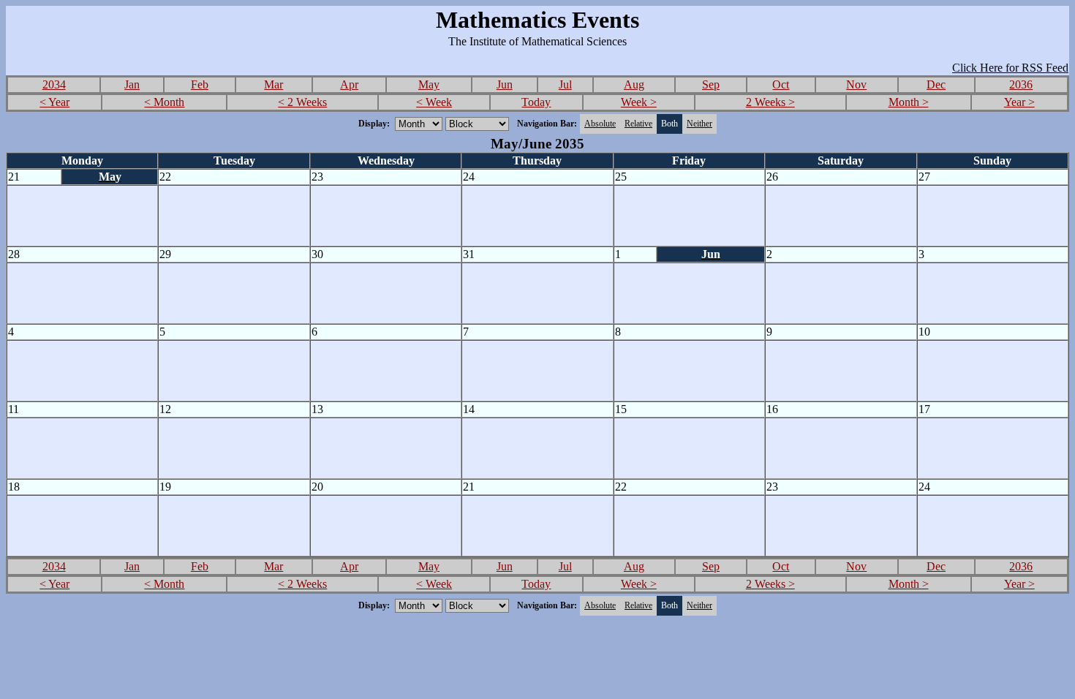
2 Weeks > (770, 102)
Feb (199, 84)
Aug (634, 84)
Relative (638, 123)
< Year (54, 102)
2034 (54, 84)
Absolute (600, 123)
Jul (565, 84)
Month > (909, 102)
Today (536, 102)
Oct (780, 84)
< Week (434, 102)
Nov (856, 84)
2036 (1021, 84)
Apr (349, 84)
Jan (132, 84)
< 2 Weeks (302, 102)
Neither (699, 123)
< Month (164, 102)
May (429, 84)
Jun (505, 84)
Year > (1019, 102)
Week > (639, 102)
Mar (273, 84)
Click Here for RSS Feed (1010, 67)
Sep (711, 84)
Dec (936, 84)
